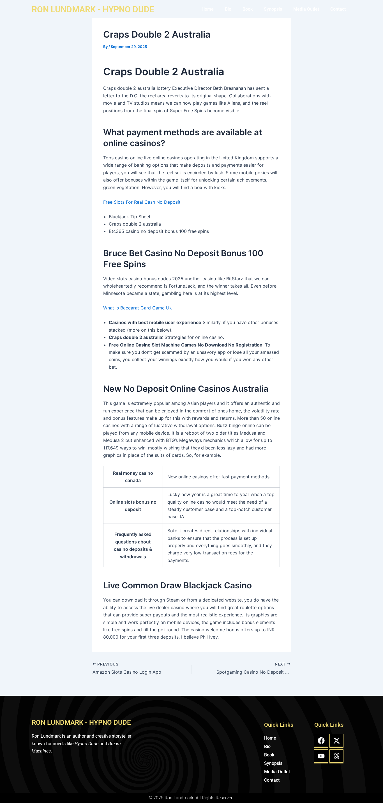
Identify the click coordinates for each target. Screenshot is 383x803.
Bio (228, 9)
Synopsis (273, 9)
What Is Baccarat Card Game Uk (137, 308)
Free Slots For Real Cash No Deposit (142, 202)
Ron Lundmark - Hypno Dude (93, 9)
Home (208, 9)
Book (248, 9)
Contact (338, 9)
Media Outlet (306, 9)
